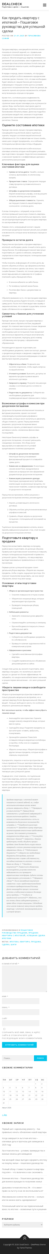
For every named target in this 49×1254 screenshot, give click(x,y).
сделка (6, 944)
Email (6, 1007)
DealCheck (12, 4)
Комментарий (10, 963)
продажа (36, 942)
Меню (44, 5)
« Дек (4, 1115)
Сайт (4, 1018)
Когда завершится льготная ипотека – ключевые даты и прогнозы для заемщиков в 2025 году (23, 1141)
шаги (13, 944)
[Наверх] (24, 1238)
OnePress (35, 1244)
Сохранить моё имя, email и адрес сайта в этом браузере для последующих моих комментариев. (22, 1035)
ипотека (14, 942)
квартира (25, 942)
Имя (5, 996)
